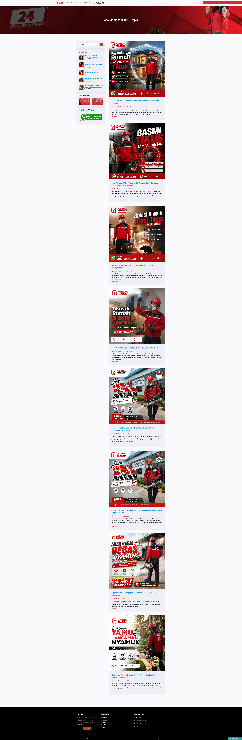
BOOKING (87, 728)
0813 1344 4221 (100, 2)
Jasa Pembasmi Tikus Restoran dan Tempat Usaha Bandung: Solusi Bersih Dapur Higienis (93, 64)
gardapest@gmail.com (141, 720)
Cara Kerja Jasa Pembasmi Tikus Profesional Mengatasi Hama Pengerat (93, 56)
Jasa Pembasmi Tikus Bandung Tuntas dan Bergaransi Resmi (93, 79)
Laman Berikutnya (159, 699)
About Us (105, 717)
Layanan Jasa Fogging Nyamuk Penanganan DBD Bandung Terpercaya (133, 594)
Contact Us (105, 722)
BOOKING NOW (222, 2)
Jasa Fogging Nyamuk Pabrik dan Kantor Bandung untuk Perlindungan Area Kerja (94, 86)
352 (124, 699)
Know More (114, 116)
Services (105, 720)
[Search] (101, 44)
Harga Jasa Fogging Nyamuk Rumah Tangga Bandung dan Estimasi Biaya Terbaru (133, 676)
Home (104, 724)
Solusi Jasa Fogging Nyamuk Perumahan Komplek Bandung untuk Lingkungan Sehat (136, 511)
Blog (104, 727)
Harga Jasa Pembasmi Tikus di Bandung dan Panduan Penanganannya (94, 71)
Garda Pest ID (162, 738)
